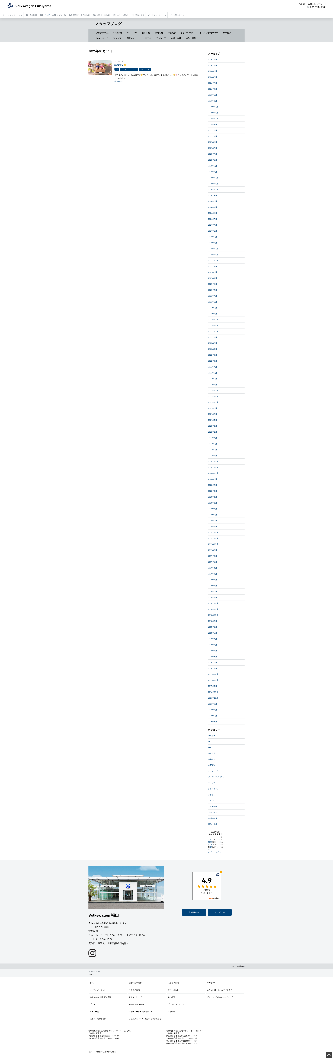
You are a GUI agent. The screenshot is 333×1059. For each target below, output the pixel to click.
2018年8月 (212, 627)
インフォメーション (98, 990)
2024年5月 (212, 219)
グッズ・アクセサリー (207, 32)
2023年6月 (212, 284)
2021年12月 (213, 390)
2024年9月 (212, 195)
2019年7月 (212, 562)
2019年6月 (212, 568)
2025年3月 (212, 160)
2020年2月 (212, 520)
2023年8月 (212, 272)
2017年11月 (213, 680)
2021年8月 (212, 414)
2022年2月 (212, 378)
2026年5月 (212, 77)
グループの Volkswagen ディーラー (221, 997)
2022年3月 (212, 372)
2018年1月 (212, 668)
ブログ (92, 1004)
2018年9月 (212, 621)
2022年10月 (213, 331)
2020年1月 (212, 526)
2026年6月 (212, 71)
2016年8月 (212, 709)
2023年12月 (213, 248)
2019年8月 (212, 556)
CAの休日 (117, 32)
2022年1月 (212, 384)
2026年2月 (212, 95)
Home (90, 974)
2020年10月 (213, 473)
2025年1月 (212, 171)
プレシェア (161, 38)
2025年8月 (212, 130)
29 (220, 847)
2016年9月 (212, 704)
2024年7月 (212, 207)
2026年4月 (212, 83)
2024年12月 (213, 177)
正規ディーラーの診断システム (141, 1011)
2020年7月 (212, 491)
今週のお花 (176, 38)
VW (135, 32)
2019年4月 (212, 579)
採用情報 (171, 1011)
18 (211, 844)
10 (209, 842)
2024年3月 (212, 231)
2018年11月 (213, 609)
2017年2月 (212, 686)
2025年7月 (212, 136)
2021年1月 (212, 455)
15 (220, 842)
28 (217, 847)
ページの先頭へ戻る (329, 1055)
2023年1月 (212, 313)
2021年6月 (212, 426)
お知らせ (159, 32)
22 (220, 844)
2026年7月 (212, 65)
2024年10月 (213, 189)
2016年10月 (213, 698)
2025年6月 (212, 142)
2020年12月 (213, 461)
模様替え (119, 64)
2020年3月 (212, 514)
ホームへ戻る (237, 966)
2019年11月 (213, 538)
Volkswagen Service (136, 1004)
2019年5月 (212, 574)
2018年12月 (213, 603)
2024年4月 (212, 225)
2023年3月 (212, 302)
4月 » (218, 852)
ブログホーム (102, 32)
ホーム (92, 982)
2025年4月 (212, 154)
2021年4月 (212, 437)
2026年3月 (212, 89)
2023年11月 (213, 254)
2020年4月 (212, 508)
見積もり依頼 (173, 982)
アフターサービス (136, 997)
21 (217, 844)
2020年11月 (213, 467)
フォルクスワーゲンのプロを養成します (145, 1018)
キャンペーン (186, 32)
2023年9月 (212, 266)
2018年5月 (212, 644)
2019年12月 (213, 532)
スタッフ (117, 38)
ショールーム (102, 38)
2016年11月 (213, 692)
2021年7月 (212, 420)
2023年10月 (213, 260)
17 (209, 844)
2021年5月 (212, 432)
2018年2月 (212, 662)
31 (209, 849)
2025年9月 (212, 124)
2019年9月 (212, 550)
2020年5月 (212, 503)
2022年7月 (212, 349)
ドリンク (130, 38)
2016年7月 (212, 715)
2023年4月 (212, 296)
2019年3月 (212, 585)
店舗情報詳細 (194, 912)
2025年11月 (213, 112)
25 (211, 847)
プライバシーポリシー (177, 1004)
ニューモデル (145, 38)
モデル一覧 (94, 1011)
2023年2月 (212, 307)
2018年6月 (212, 638)
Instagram (211, 982)
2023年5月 (212, 290)
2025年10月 (213, 118)
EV (128, 32)
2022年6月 (212, 355)
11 (211, 842)
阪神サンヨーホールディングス (219, 990)
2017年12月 (213, 674)
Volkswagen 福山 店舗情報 (100, 997)
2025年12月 (213, 106)
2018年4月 (212, 650)
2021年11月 (213, 396)
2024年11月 (213, 183)
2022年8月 (212, 343)
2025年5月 (212, 148)
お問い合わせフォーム (317, 4)
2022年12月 (213, 319)
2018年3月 (212, 656)
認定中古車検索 (135, 982)
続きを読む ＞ (120, 81)
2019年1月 (212, 597)
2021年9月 (212, 408)
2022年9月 (212, 337)
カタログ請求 (134, 990)
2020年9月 (212, 479)
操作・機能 (191, 38)
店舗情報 (302, 4)
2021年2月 (212, 449)
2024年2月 (212, 236)
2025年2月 (212, 166)
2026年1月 (212, 101)
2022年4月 (212, 367)
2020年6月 (212, 497)
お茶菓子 (172, 32)
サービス (227, 32)
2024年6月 (212, 213)
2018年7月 (212, 633)
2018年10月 (213, 615)
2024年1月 (212, 242)
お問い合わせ (219, 912)
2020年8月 (212, 485)
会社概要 (171, 997)
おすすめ (146, 32)
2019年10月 (213, 544)
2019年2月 (212, 591)
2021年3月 (212, 443)
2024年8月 (212, 201)
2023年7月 (212, 278)
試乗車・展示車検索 (98, 1018)
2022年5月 (212, 361)
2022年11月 (213, 325)
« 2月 (210, 852)
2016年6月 (212, 721)
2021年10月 (213, 402)
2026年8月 (212, 59)
